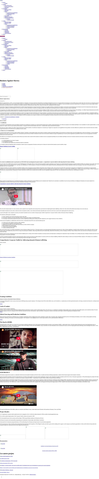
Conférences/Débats (10, 27)
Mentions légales (33, 474)
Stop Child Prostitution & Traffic (4, 458)
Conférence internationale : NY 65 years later (6, 463)
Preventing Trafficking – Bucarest (4, 472)
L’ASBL (4, 20)
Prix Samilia (7, 15)
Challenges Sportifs (10, 19)
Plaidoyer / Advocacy (8, 16)
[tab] (50, 118)
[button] (7, 146)
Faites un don (2, 36)
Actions (8, 28)
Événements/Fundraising (9, 17)
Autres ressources (8, 33)
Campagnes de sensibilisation (12, 12)
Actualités (6, 30)
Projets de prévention (10, 13)
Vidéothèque (7, 32)
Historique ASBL (8, 58)
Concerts (8, 18)
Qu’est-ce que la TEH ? (9, 6)
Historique (6, 10)
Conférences (9, 14)
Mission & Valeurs (8, 9)
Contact (3, 34)
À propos (4, 4)
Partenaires (7, 7)
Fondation (17, 116)
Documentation (5, 29)
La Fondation (4, 8)
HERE (1, 303)
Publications (7, 31)
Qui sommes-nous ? (8, 5)
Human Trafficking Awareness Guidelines (7, 257)
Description (4, 118)
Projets (6, 11)
